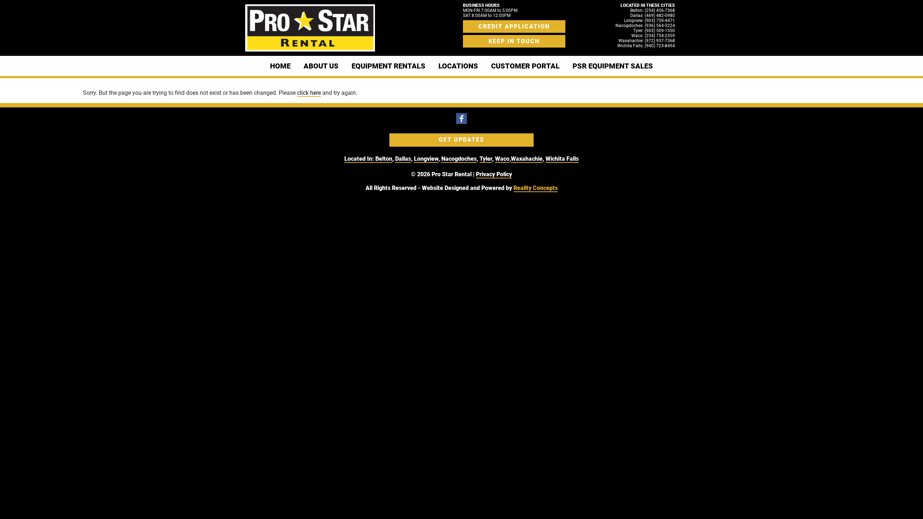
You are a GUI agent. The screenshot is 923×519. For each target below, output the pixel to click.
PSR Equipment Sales (613, 66)
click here (309, 92)
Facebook (461, 118)
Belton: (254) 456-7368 (652, 10)
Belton (383, 158)
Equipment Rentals (388, 66)
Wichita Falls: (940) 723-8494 (646, 45)
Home (280, 66)
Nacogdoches (459, 158)
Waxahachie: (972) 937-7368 (646, 40)
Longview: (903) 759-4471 (649, 20)
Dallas (403, 158)
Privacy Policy (494, 174)
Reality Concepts (535, 188)
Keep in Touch (514, 41)
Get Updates (461, 139)
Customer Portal (525, 66)
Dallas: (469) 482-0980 (652, 15)
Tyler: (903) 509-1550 (654, 30)
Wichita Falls (562, 158)
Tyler (486, 158)
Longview (426, 158)
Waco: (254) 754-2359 (653, 35)
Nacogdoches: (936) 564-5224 (645, 25)
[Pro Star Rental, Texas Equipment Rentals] (310, 28)
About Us (321, 66)
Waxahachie (527, 158)
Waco (502, 158)
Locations (458, 66)
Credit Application (514, 26)
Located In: (359, 158)
